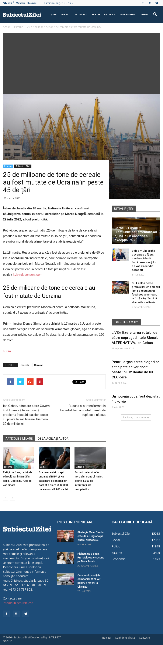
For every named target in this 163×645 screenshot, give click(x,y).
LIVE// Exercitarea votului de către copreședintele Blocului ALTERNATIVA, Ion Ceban (135, 337)
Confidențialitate (125, 637)
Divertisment (128, 14)
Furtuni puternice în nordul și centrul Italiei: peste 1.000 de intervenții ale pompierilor (88, 481)
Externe (109, 14)
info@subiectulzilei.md (18, 603)
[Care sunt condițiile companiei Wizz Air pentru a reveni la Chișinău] (65, 579)
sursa (7, 351)
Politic (66, 14)
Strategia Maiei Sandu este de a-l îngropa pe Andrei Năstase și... (90, 536)
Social (96, 14)
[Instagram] (150, 3)
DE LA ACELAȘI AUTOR (53, 438)
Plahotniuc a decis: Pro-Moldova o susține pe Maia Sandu (90, 557)
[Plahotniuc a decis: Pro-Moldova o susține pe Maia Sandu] (65, 558)
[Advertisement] (81, 62)
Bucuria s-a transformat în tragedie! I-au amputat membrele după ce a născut (83, 410)
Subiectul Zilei (22, 166)
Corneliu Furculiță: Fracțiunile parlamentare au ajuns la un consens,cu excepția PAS (136, 234)
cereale (25, 365)
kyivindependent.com (27, 274)
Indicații (106, 637)
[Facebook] (143, 3)
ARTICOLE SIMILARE (19, 438)
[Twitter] (157, 3)
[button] (155, 14)
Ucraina (38, 365)
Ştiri (54, 14)
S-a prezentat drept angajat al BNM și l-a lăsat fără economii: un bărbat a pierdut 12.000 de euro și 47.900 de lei (53, 481)
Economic (81, 14)
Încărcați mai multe (134, 417)
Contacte (144, 637)
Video (144, 14)
